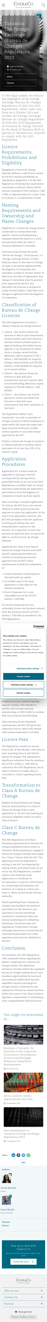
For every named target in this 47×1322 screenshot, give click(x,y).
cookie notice (25, 649)
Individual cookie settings (28, 668)
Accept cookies (23, 676)
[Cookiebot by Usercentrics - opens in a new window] (33, 627)
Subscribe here (21, 1261)
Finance (5, 1225)
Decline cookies (23, 693)
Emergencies (25, 1312)
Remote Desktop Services (23, 1317)
